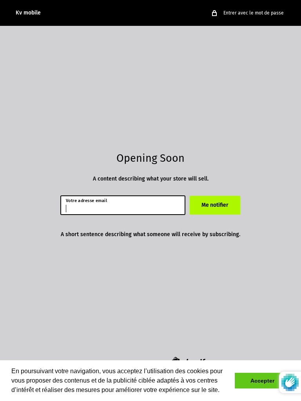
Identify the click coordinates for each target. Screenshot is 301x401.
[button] (222, 391)
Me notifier (214, 205)
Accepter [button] (262, 381)
